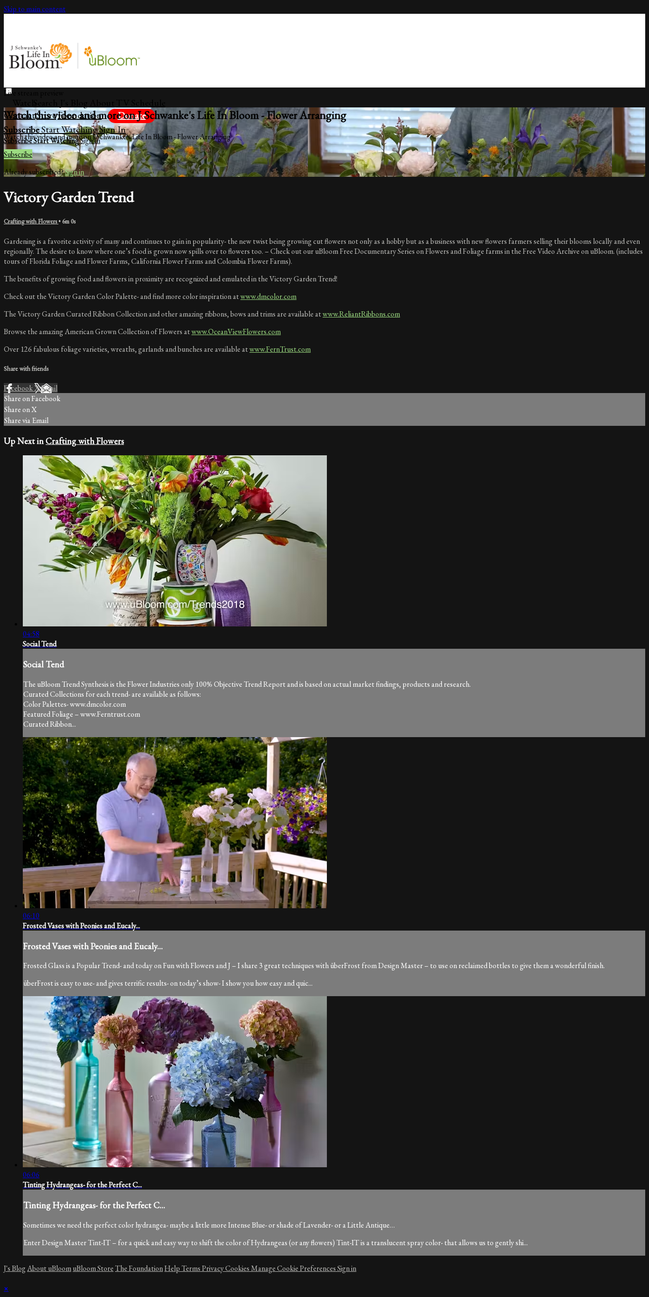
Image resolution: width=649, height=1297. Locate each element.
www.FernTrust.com (280, 349)
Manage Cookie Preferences (294, 1268)
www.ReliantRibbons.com (361, 314)
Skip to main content (35, 9)
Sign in (112, 129)
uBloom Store (93, 1268)
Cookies (238, 1268)
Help (172, 1268)
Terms (191, 1268)
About (102, 102)
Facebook (19, 388)
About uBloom (49, 1268)
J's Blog (74, 102)
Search (46, 102)
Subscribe (18, 154)
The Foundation (139, 1268)
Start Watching (70, 129)
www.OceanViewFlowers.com (236, 331)
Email (49, 388)
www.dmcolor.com (268, 296)
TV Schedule (140, 102)
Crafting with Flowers (31, 221)
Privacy (213, 1268)
